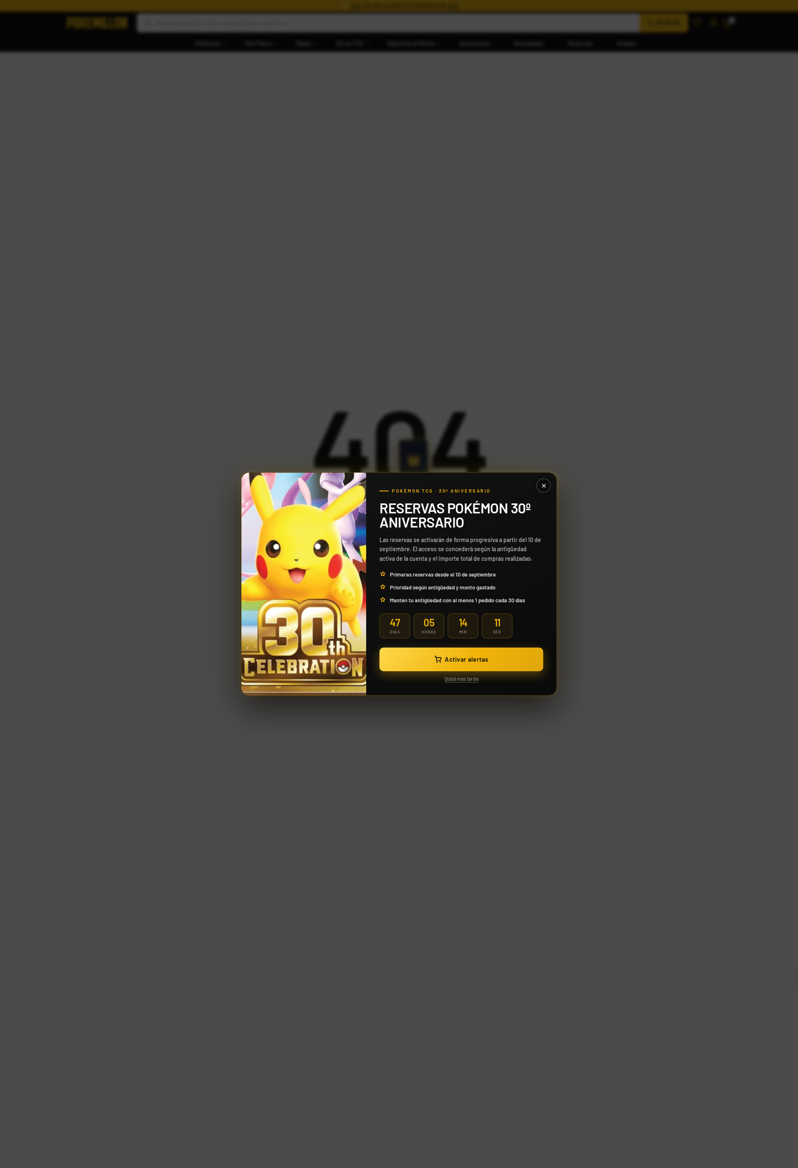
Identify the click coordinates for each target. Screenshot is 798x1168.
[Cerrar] (544, 485)
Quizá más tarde (461, 679)
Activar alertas (466, 659)
